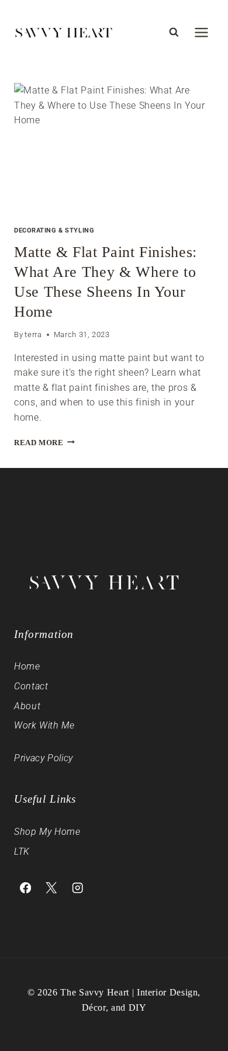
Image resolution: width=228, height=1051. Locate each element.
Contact (31, 686)
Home (27, 666)
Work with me (44, 725)
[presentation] (114, 149)
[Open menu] (201, 32)
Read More (44, 443)
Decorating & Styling (54, 230)
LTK (22, 851)
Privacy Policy (43, 758)
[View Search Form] (173, 32)
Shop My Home (47, 831)
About (27, 706)
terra (33, 334)
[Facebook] (25, 887)
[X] (51, 887)
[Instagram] (77, 887)
